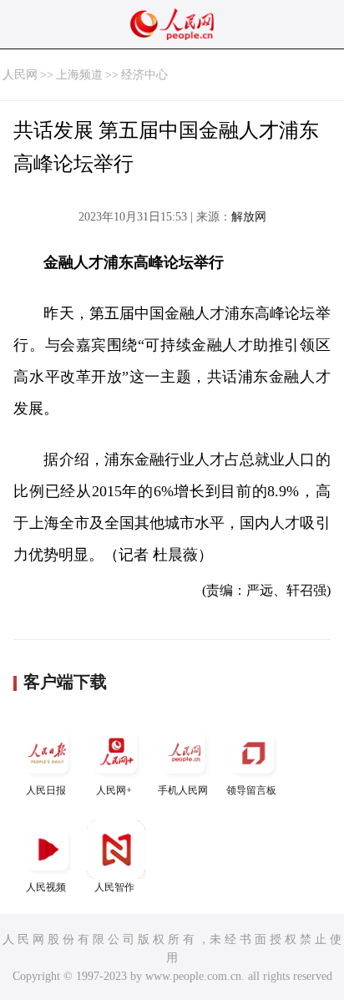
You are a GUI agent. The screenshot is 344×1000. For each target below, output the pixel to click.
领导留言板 (251, 790)
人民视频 (46, 887)
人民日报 (46, 790)
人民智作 (114, 887)
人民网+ (114, 790)
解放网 (248, 217)
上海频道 (79, 75)
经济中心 (144, 75)
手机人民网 (183, 790)
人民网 (20, 75)
